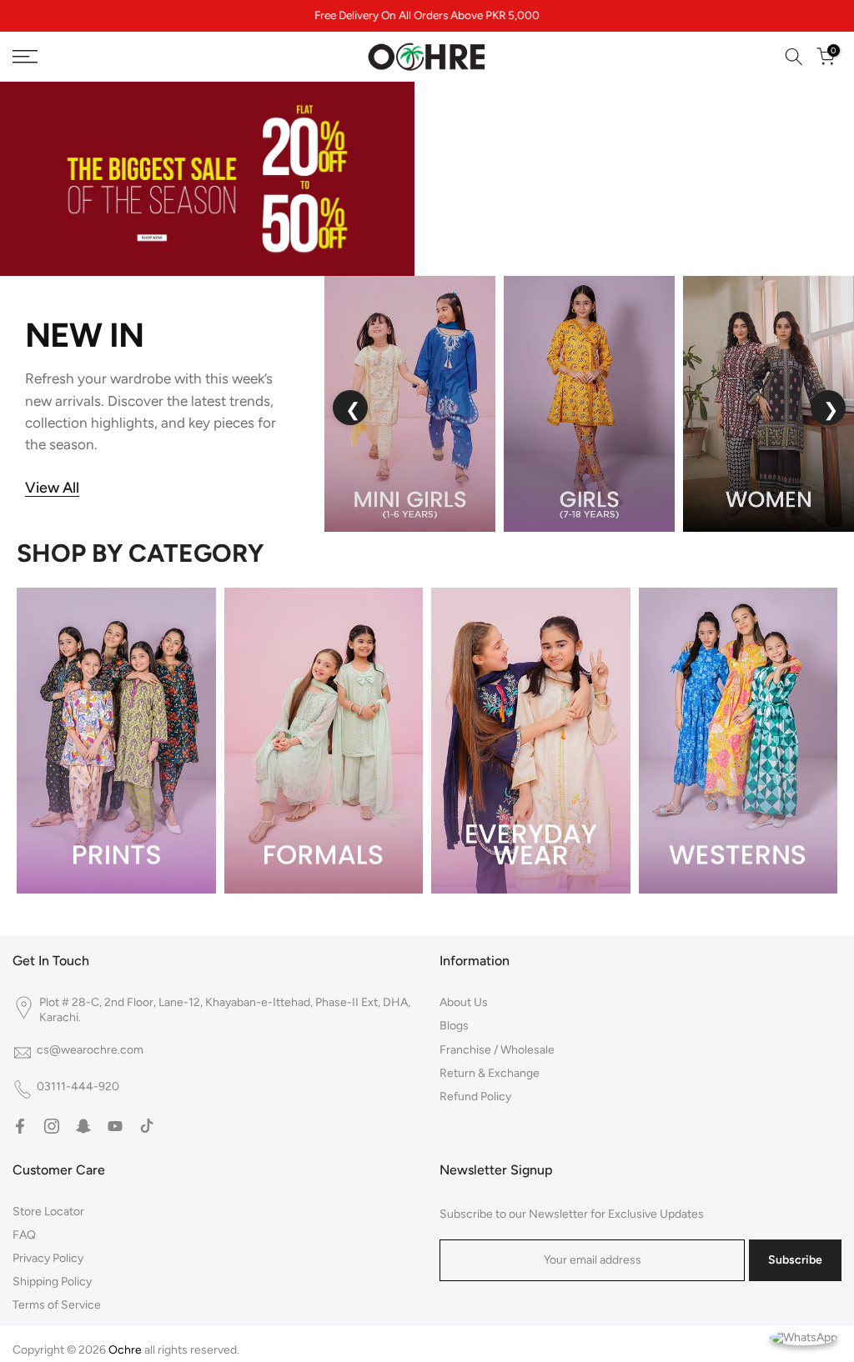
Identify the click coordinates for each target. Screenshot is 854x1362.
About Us (464, 1002)
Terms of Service (57, 1305)
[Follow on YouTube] (115, 1126)
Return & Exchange (490, 1073)
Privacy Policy (48, 1258)
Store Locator (48, 1211)
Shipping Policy (52, 1281)
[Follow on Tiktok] (146, 1126)
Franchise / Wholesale (497, 1050)
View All (52, 487)
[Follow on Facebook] (20, 1126)
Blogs (454, 1026)
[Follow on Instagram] (51, 1126)
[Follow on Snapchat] (83, 1126)
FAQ (24, 1235)
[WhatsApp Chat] (803, 1336)
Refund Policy (475, 1096)
